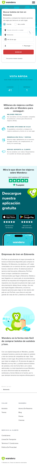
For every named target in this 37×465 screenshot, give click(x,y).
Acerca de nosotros (25, 408)
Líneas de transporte (9, 439)
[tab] (8, 25)
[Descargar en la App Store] (9, 216)
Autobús (4, 408)
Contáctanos (6, 435)
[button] (33, 2)
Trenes (4, 412)
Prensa (21, 416)
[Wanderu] (9, 2)
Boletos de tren (6, 386)
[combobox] (18, 30)
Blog (20, 412)
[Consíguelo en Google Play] (27, 216)
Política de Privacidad (9, 447)
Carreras (21, 420)
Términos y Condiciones (10, 443)
